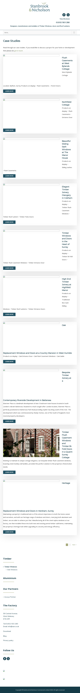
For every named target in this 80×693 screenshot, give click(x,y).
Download (7, 631)
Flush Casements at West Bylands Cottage (67, 63)
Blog (4, 636)
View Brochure (65, 19)
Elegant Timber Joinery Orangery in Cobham (67, 192)
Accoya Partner (10, 597)
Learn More (9, 91)
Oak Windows (12, 570)
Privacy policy (8, 640)
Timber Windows (10, 567)
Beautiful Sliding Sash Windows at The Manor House (66, 149)
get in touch (18, 51)
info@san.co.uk (13, 626)
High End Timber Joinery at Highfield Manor (66, 284)
